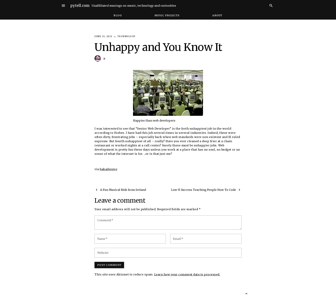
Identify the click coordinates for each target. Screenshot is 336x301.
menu (63, 5)
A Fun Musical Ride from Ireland (123, 190)
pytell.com (80, 5)
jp (105, 58)
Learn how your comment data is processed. (187, 274)
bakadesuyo (108, 169)
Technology (126, 36)
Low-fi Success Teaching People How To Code (203, 190)
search (271, 5)
